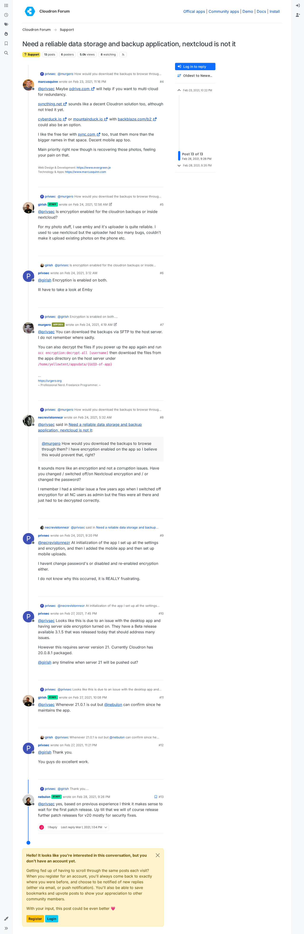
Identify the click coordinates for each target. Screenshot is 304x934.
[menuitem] (298, 5)
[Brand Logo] (30, 11)
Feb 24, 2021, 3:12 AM (81, 273)
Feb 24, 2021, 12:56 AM (90, 204)
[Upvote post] (152, 181)
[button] (6, 919)
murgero (44, 325)
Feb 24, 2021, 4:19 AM (96, 325)
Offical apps (194, 11)
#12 (161, 745)
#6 (162, 273)
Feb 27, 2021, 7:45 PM (81, 613)
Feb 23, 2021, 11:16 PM (89, 81)
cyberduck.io (50, 119)
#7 (162, 325)
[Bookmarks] (6, 43)
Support (33, 54)
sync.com (86, 134)
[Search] (6, 53)
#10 (161, 613)
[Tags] (6, 24)
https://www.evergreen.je (94, 167)
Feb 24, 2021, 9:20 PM (81, 535)
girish (42, 204)
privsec (50, 74)
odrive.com (79, 88)
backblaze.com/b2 (135, 119)
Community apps (224, 11)
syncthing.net (50, 103)
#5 (162, 204)
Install (275, 11)
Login (51, 919)
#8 (162, 417)
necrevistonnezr (50, 417)
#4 (162, 81)
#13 (161, 797)
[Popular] (6, 34)
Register (35, 919)
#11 (161, 697)
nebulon (44, 797)
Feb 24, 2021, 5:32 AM (95, 417)
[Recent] (6, 15)
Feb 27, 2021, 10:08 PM (90, 697)
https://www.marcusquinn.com (85, 172)
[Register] (298, 15)
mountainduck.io (88, 119)
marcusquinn (48, 81)
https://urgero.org (50, 380)
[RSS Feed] (123, 54)
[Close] (157, 855)
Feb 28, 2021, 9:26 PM (93, 797)
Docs (261, 11)
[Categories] (6, 5)
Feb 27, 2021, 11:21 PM (81, 745)
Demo (247, 11)
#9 (162, 535)
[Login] (298, 5)
